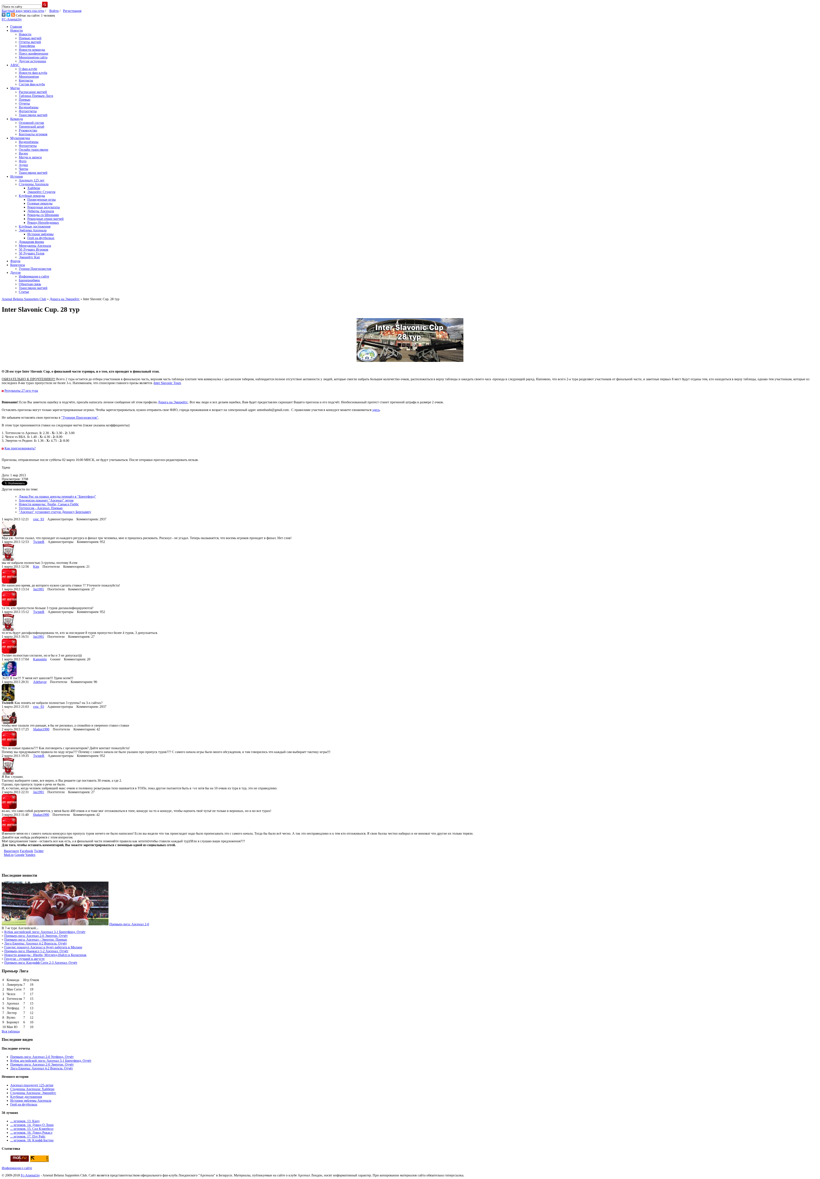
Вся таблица (11, 1031)
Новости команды (32, 49)
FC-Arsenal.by (12, 19)
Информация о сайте (34, 276)
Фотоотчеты (28, 111)
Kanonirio (40, 659)
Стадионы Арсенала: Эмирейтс (33, 1093)
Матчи (15, 88)
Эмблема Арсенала (33, 230)
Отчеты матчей (30, 42)
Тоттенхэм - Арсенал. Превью (41, 508)
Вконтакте (11, 851)
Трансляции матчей (33, 115)
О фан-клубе (28, 69)
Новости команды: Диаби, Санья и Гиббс (49, 504)
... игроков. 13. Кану (25, 1121)
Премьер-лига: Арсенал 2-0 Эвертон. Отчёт (36, 936)
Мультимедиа (20, 138)
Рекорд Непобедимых (43, 222)
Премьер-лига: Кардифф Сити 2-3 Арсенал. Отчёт (40, 962)
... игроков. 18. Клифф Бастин (32, 1140)
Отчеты (24, 103)
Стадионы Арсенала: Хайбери (32, 1089)
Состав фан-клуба (32, 84)
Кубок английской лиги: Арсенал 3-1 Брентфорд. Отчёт (44, 932)
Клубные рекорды (32, 195)
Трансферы (27, 46)
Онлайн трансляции (33, 149)
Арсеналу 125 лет (31, 180)
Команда (16, 119)
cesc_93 (38, 519)
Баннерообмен (29, 280)
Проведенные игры (41, 199)
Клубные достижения (34, 226)
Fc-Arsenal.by (30, 1175)
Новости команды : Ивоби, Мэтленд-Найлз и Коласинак (45, 955)
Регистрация (72, 11)
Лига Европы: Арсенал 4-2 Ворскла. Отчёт (35, 943)
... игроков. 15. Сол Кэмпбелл (31, 1129)
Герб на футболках (40, 238)
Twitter (39, 851)
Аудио (23, 165)
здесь (376, 410)
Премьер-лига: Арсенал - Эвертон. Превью (35, 939)
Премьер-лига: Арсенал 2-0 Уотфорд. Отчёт (42, 1057)
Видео (23, 153)
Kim (36, 566)
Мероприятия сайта (33, 57)
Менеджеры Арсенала (35, 245)
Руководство (28, 130)
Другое (15, 272)
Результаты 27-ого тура (21, 390)
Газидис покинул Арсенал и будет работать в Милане (43, 947)
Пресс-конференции (33, 53)
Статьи (24, 292)
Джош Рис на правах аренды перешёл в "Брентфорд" (57, 496)
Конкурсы (17, 265)
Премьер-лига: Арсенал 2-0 (129, 924)
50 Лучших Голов (31, 253)
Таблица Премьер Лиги (36, 96)
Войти (54, 11)
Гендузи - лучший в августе (24, 959)
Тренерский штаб (31, 126)
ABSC (14, 65)
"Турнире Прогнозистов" (79, 417)
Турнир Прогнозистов (35, 269)
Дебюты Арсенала (40, 211)
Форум (15, 261)
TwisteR (38, 542)
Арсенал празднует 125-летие (31, 1085)
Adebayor (40, 682)
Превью (24, 99)
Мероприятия (29, 76)
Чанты (23, 169)
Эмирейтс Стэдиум (41, 192)
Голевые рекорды (40, 203)
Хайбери (33, 188)
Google (20, 855)
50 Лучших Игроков (33, 249)
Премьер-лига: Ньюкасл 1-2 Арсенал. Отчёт (36, 951)
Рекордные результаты (43, 207)
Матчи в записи (30, 157)
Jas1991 (38, 589)
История (16, 176)
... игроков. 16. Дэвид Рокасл (31, 1132)
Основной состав (31, 122)
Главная (16, 26)
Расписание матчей (33, 92)
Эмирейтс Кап (29, 257)
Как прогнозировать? (20, 448)
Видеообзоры (28, 107)
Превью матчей (30, 38)
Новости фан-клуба (33, 73)
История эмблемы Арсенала (30, 1100)
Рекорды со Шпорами (43, 215)
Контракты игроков (33, 134)
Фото (22, 161)
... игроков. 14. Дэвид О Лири (32, 1125)
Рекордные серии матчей (45, 219)
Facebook (26, 851)
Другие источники (32, 61)
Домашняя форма (31, 242)
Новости (16, 30)
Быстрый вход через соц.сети (23, 11)
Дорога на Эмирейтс (173, 402)
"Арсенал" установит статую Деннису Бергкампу (55, 512)
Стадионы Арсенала (33, 184)
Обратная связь (30, 284)
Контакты (26, 80)
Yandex (30, 855)
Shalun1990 (41, 729)
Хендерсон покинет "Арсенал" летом (46, 500)
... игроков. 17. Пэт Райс (27, 1136)
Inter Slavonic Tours (167, 383)
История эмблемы (40, 234)
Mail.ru (9, 855)
